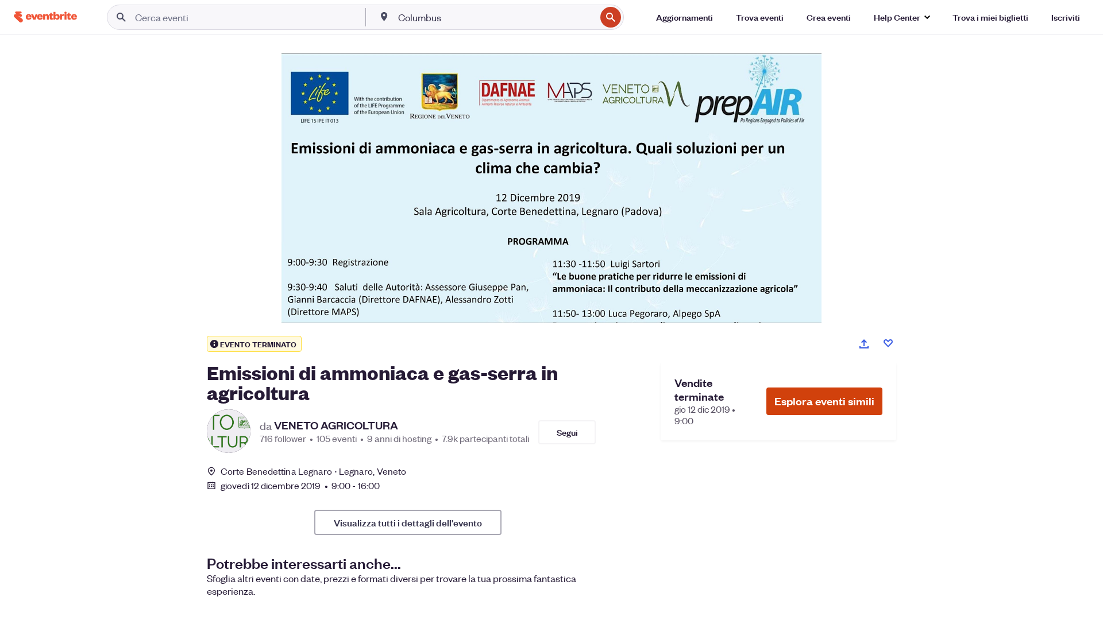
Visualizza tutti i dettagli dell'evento (408, 522)
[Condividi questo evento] (864, 343)
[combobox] (495, 17)
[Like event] (888, 343)
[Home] (45, 17)
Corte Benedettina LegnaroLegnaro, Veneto (313, 471)
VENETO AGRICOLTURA (336, 425)
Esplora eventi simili (824, 401)
